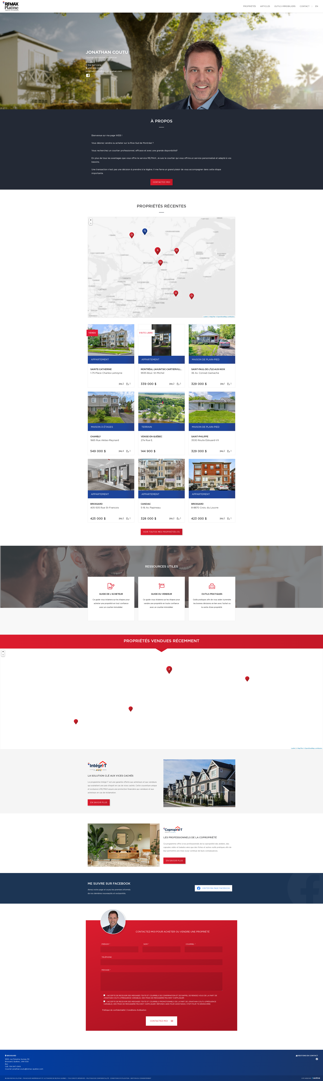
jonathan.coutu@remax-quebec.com (104, 71)
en (316, 6)
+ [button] (90, 220)
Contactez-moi (161, 182)
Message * (106, 970)
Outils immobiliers (284, 6)
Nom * (146, 944)
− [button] (90, 223)
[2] (169, 673)
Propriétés (249, 6)
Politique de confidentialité (113, 1010)
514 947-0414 (94, 65)
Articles (265, 6)
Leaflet (205, 317)
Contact (304, 6)
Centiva (316, 1078)
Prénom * (106, 944)
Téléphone (107, 957)
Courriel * (191, 944)
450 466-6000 (95, 68)
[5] (157, 254)
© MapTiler (212, 317)
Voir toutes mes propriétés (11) (161, 532)
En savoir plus (98, 802)
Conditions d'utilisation (136, 1010)
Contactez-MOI (159, 1021)
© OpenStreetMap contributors (225, 317)
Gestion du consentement (140, 1078)
